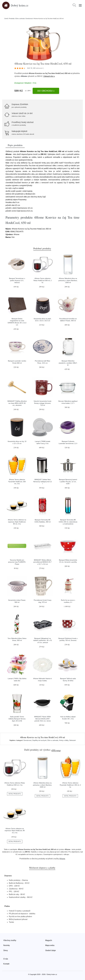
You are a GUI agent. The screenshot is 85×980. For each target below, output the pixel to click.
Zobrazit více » (49, 76)
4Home (24, 76)
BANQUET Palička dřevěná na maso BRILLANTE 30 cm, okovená (17, 403)
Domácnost (29, 18)
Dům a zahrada (20, 18)
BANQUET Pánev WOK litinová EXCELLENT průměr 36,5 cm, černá (42, 719)
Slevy (5, 950)
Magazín (48, 940)
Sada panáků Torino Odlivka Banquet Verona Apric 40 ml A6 (17, 719)
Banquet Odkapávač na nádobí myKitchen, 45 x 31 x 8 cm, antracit (42, 640)
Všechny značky (9, 940)
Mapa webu (49, 945)
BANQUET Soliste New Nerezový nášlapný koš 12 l (42, 481)
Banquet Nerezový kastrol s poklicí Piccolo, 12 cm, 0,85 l (68, 481)
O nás (5, 959)
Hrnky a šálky (63, 740)
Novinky (6, 945)
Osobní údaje (50, 950)
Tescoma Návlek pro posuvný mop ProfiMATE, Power (17, 562)
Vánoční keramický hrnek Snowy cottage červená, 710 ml (42, 403)
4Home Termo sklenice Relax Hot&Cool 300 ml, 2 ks (43, 280)
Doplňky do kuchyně (39, 740)
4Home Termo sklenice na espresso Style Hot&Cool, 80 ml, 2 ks (17, 522)
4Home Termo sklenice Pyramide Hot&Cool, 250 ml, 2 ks (17, 481)
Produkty (11, 18)
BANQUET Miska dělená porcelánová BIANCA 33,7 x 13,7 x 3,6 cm (42, 562)
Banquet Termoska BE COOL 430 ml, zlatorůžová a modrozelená (68, 522)
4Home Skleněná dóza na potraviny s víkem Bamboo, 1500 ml (67, 280)
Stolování (72, 740)
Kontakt (6, 964)
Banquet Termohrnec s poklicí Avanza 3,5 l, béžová (17, 280)
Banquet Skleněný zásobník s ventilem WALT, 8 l (68, 363)
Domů (6, 18)
